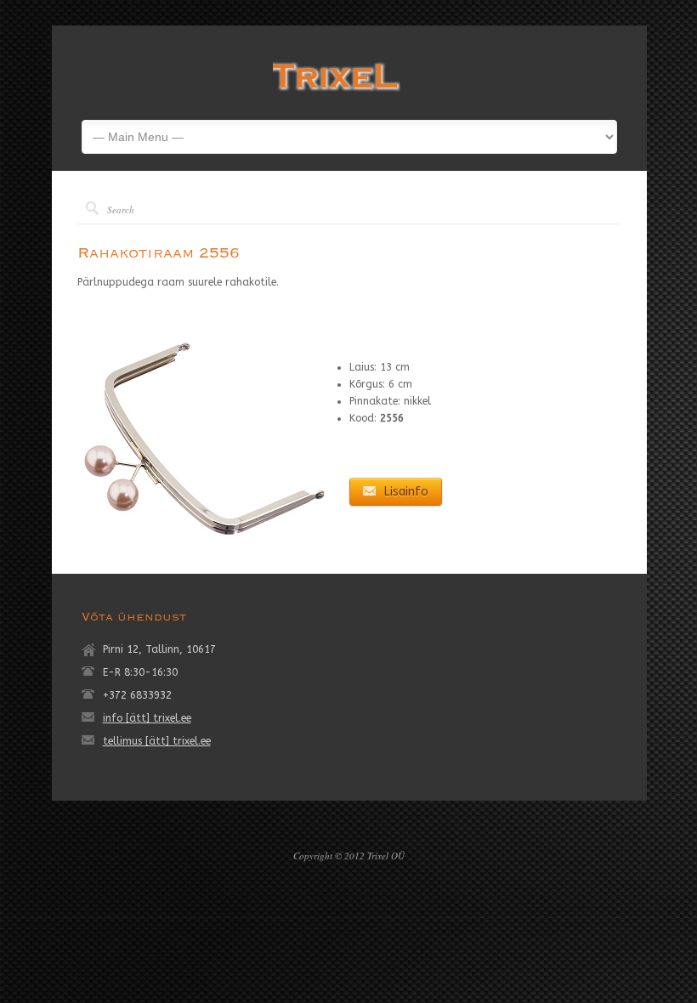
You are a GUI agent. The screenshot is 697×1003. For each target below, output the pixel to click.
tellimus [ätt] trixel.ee (157, 741)
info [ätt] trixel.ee (147, 718)
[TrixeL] (336, 94)
